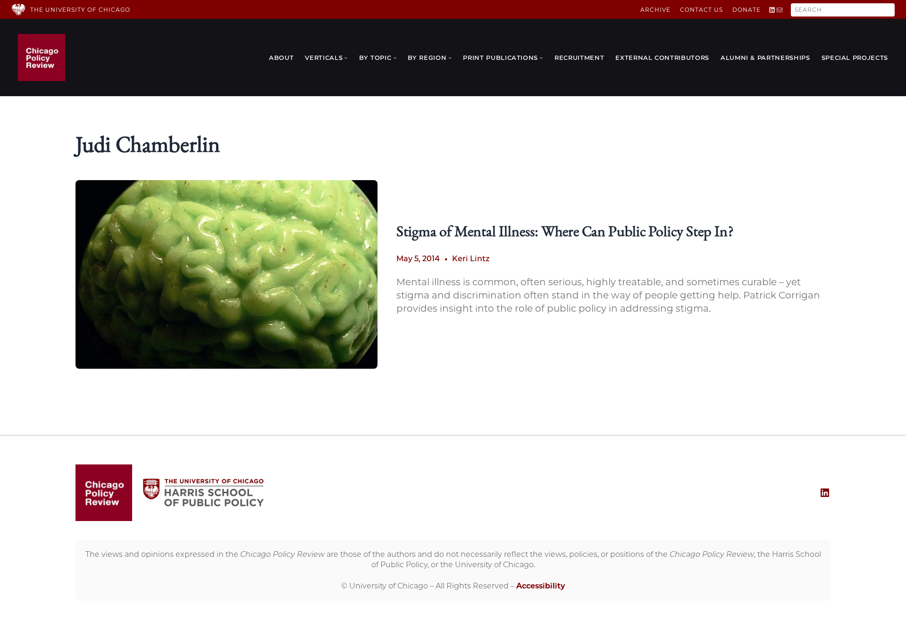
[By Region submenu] (450, 57)
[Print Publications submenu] (541, 57)
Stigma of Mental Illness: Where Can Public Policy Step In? (564, 232)
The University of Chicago (80, 9)
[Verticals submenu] (346, 57)
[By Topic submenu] (395, 57)
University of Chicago (388, 585)
